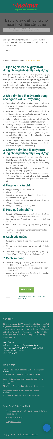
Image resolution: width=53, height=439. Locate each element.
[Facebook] (11, 54)
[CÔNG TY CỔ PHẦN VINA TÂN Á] (26, 6)
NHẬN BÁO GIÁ (26, 289)
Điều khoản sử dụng (30, 434)
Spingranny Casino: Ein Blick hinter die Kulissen (21, 391)
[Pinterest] (14, 54)
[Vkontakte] (21, 54)
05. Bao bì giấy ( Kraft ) (33, 60)
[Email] (4, 54)
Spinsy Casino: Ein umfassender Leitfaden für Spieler (23, 370)
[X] (7, 54)
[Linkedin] (17, 54)
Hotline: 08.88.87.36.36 (14, 418)
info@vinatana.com (13, 421)
